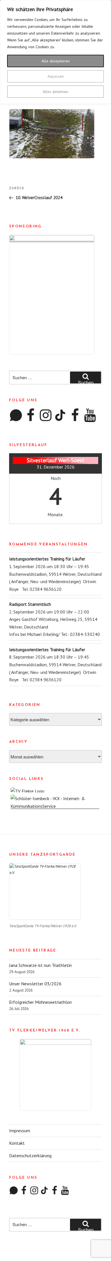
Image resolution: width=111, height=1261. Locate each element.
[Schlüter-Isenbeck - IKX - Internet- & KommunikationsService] (55, 806)
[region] (55, 52)
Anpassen (56, 76)
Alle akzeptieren (56, 61)
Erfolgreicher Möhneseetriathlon (40, 1002)
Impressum (19, 1130)
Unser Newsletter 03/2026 (35, 983)
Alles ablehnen (55, 91)
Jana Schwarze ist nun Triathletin (40, 965)
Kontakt (17, 1143)
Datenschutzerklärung (30, 1155)
